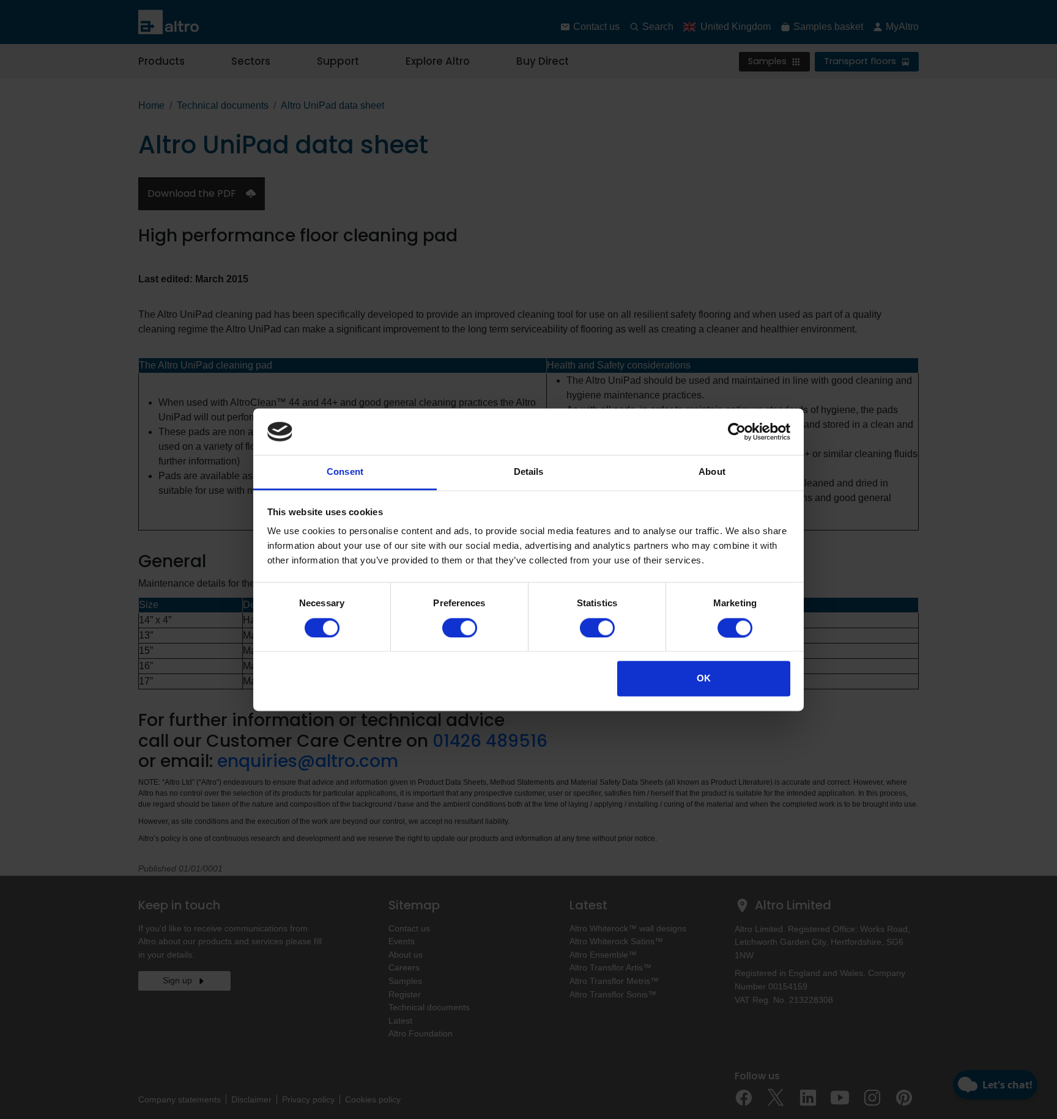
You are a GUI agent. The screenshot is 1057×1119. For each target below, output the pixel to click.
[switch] (459, 627)
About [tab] (712, 472)
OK (704, 678)
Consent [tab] (345, 472)
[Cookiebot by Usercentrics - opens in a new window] (736, 431)
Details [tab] (529, 472)
